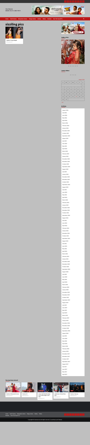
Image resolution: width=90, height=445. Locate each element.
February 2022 (65, 239)
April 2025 (64, 159)
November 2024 (66, 172)
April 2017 (64, 385)
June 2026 (64, 126)
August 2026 (65, 121)
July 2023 (64, 200)
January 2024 (65, 185)
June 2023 (64, 203)
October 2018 (65, 339)
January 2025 (65, 167)
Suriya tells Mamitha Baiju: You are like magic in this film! (44, 406)
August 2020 (65, 282)
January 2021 (65, 270)
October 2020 (65, 277)
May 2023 (64, 205)
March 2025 (65, 162)
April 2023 (64, 208)
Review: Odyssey (74, 405)
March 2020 (65, 295)
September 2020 (66, 280)
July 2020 (64, 285)
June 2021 (64, 257)
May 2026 (64, 128)
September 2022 (66, 226)
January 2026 (65, 139)
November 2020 (66, 275)
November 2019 (66, 305)
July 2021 (64, 254)
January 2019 (65, 331)
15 (82, 102)
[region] (73, 54)
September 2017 (66, 372)
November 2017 (66, 367)
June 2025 (64, 154)
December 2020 (66, 272)
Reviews (49, 18)
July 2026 (64, 123)
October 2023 (65, 193)
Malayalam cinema (22, 18)
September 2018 (66, 341)
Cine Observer (9, 9)
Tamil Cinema (13, 18)
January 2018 (65, 362)
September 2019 (66, 311)
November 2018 (66, 336)
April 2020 (64, 293)
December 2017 (66, 364)
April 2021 (64, 262)
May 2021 (64, 259)
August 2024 (65, 180)
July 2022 (64, 231)
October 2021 (65, 246)
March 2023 (65, 211)
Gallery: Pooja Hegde (11, 40)
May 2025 (64, 157)
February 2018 (65, 359)
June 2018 (64, 349)
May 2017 (64, 382)
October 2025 (65, 144)
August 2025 (65, 149)
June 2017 (64, 380)
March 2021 (65, 264)
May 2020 (64, 290)
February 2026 (65, 136)
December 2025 (66, 141)
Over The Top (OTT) (57, 18)
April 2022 (64, 236)
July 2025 (64, 152)
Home (6, 18)
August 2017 (65, 375)
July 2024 (64, 182)
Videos (44, 18)
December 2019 (66, 303)
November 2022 (66, 221)
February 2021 (65, 267)
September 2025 (66, 146)
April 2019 (64, 323)
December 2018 (66, 334)
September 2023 (66, 195)
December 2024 (66, 169)
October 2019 (65, 308)
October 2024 (65, 175)
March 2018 (65, 357)
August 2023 (65, 198)
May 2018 (64, 352)
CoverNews (53, 430)
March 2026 (65, 134)
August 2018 (65, 344)
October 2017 (65, 370)
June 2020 (64, 287)
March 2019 (65, 326)
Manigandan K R (9, 406)
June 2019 (64, 318)
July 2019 (64, 316)
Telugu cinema (32, 18)
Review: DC (25, 405)
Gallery (39, 18)
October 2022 (65, 223)
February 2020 (65, 298)
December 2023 (66, 187)
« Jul (62, 113)
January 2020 (65, 300)
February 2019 (65, 329)
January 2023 (65, 216)
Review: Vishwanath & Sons (12, 405)
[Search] (84, 19)
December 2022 (66, 218)
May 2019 (64, 321)
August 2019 (65, 313)
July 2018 (64, 346)
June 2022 (64, 234)
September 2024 (66, 177)
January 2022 (65, 241)
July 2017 (64, 377)
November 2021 (66, 244)
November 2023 (66, 190)
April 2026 (64, 131)
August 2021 (65, 252)
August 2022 (65, 228)
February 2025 (65, 164)
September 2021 (66, 249)
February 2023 (65, 213)
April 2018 (64, 354)
